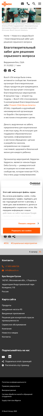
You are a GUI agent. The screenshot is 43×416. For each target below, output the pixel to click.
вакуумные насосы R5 (12, 309)
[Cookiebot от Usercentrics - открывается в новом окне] (30, 183)
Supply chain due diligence (11, 400)
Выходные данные (9, 390)
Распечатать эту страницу (17, 365)
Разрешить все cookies (22, 231)
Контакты (6, 336)
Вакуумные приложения (13, 313)
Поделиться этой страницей (18, 361)
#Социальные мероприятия (24, 243)
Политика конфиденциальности (14, 382)
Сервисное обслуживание (14, 324)
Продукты (6, 305)
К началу (33, 251)
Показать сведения (26, 223)
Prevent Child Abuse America (22, 105)
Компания (6, 328)
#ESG (6, 243)
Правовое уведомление (11, 386)
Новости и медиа (10, 332)
